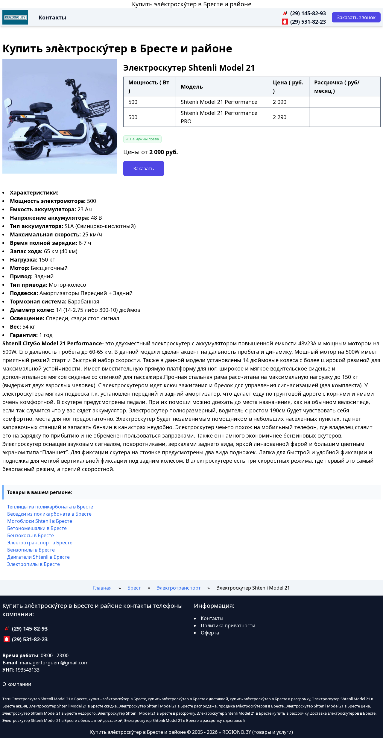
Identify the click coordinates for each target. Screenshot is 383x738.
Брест (134, 587)
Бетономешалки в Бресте (37, 528)
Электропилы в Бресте (33, 564)
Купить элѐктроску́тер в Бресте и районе (191, 4)
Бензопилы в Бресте (31, 549)
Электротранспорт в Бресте (39, 542)
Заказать (143, 168)
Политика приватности (228, 625)
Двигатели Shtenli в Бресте (38, 557)
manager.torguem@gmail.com (54, 662)
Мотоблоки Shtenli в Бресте (39, 521)
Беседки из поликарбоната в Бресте (49, 514)
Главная (102, 587)
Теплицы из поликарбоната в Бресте (50, 506)
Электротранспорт (179, 587)
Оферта (210, 632)
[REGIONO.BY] (15, 17)
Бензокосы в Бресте (30, 535)
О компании (16, 684)
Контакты (52, 17)
